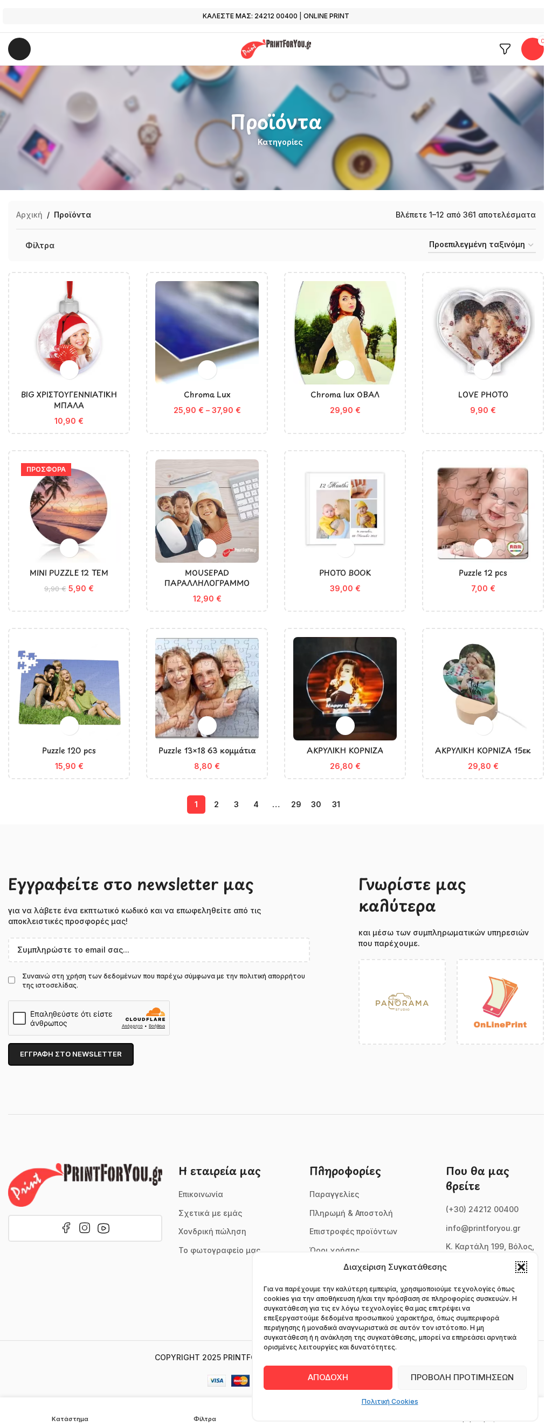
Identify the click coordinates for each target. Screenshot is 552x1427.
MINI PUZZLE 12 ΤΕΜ (69, 572)
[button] (521, 1267)
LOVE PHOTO (483, 394)
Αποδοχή (328, 1377)
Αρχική (29, 214)
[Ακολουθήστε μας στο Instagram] (84, 1228)
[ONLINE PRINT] (500, 1002)
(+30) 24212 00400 (482, 1209)
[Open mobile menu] (19, 49)
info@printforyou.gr (483, 1228)
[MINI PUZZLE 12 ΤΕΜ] (69, 511)
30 (316, 804)
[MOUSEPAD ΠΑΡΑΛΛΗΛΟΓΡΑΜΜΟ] (207, 511)
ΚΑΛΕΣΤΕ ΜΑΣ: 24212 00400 (250, 16)
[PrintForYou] (85, 1185)
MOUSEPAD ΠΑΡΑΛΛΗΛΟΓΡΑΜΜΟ (207, 578)
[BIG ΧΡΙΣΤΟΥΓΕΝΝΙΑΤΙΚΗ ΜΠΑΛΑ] (69, 332)
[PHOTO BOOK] (345, 511)
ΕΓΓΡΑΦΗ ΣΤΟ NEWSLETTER (71, 1054)
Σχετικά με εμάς (210, 1213)
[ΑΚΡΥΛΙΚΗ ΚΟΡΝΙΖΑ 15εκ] (483, 688)
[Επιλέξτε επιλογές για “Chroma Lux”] (207, 369)
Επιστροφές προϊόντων (353, 1231)
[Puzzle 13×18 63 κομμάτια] (207, 688)
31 (336, 804)
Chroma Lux (207, 394)
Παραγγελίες (334, 1194)
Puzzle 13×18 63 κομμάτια (207, 750)
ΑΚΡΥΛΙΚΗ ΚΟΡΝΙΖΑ (345, 750)
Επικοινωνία (200, 1194)
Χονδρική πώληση (212, 1231)
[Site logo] (276, 48)
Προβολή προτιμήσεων (462, 1377)
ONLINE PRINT (326, 16)
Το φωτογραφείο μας (219, 1250)
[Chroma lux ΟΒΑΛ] (345, 332)
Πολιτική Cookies (390, 1401)
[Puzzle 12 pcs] (483, 511)
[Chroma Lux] (207, 332)
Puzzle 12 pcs (483, 572)
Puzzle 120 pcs (69, 750)
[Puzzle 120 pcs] (69, 688)
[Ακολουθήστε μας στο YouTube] (103, 1228)
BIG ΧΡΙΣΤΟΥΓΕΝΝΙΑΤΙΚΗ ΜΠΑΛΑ (69, 400)
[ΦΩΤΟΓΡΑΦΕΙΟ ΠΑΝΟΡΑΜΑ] (402, 1002)
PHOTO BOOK (345, 572)
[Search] (46, 49)
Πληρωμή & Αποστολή (351, 1213)
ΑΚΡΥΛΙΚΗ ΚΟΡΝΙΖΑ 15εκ (483, 750)
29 (296, 804)
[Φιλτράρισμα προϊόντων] (505, 49)
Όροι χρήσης (334, 1250)
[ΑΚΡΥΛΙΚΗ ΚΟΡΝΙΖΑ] (345, 688)
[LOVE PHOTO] (483, 332)
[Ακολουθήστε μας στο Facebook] (66, 1228)
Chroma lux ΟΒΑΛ (345, 394)
